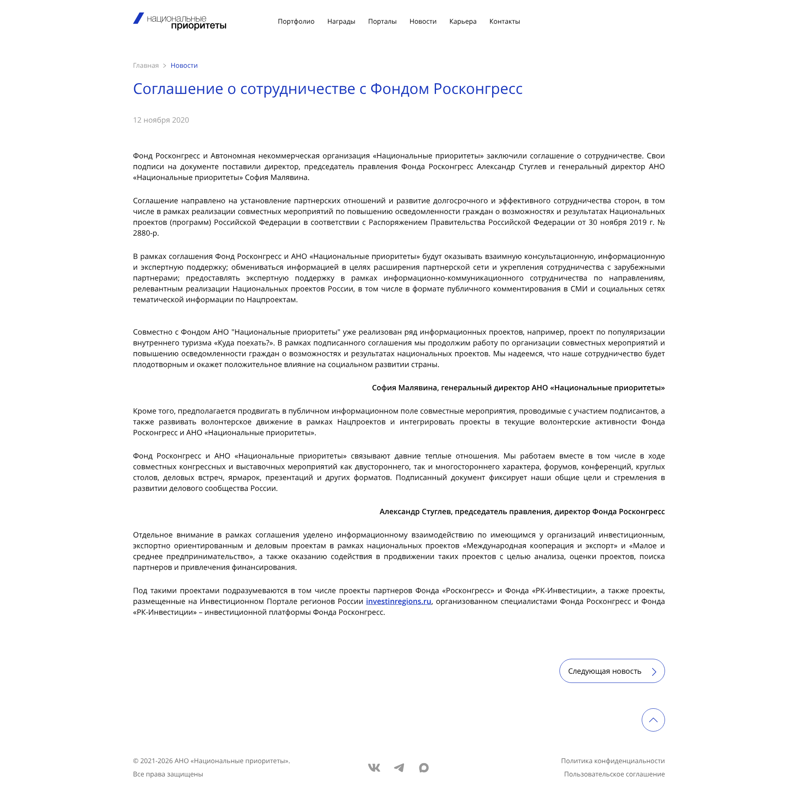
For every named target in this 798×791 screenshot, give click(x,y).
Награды (341, 21)
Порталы (382, 21)
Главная (146, 65)
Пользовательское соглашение (614, 774)
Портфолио (296, 21)
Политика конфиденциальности (613, 761)
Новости (422, 21)
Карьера (463, 21)
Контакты (504, 21)
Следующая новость (606, 671)
